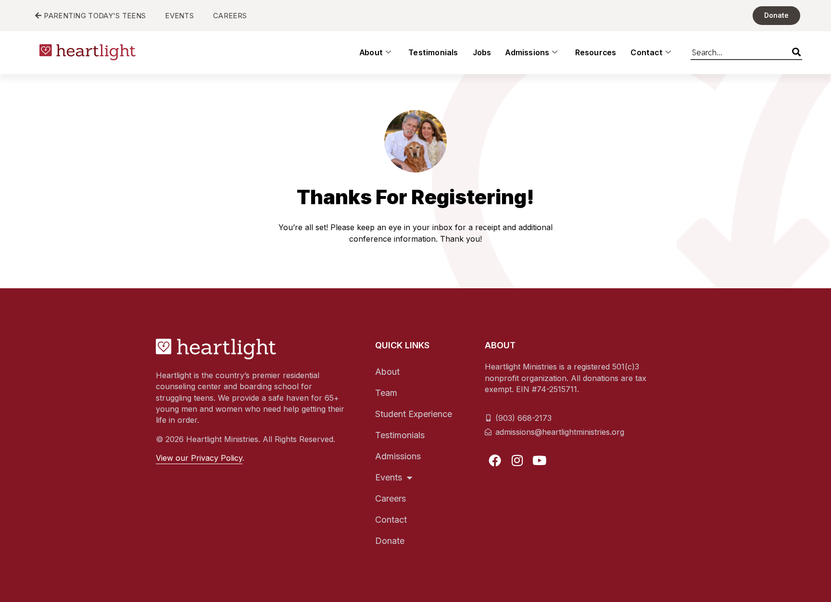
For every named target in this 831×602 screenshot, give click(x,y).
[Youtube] (539, 460)
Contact (646, 52)
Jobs (482, 52)
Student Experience (413, 414)
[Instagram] (517, 460)
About (371, 52)
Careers (390, 498)
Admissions (527, 52)
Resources (596, 52)
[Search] (796, 50)
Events (388, 477)
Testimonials (433, 52)
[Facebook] (495, 460)
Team (386, 393)
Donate (389, 541)
